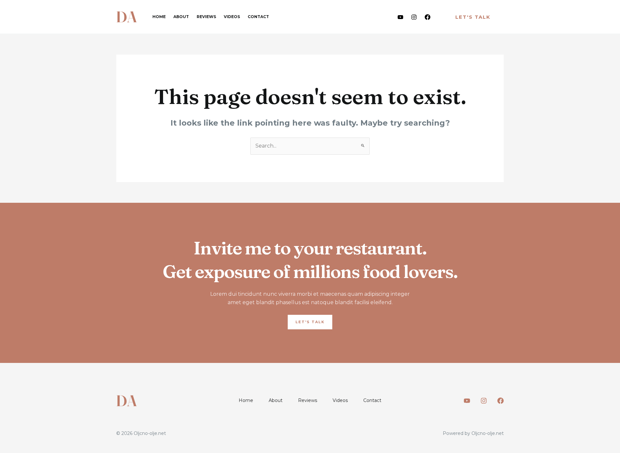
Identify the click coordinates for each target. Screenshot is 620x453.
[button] (473, 17)
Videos (232, 16)
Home (159, 16)
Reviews (206, 16)
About (181, 16)
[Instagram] (414, 17)
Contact (258, 16)
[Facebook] (427, 17)
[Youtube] (400, 17)
